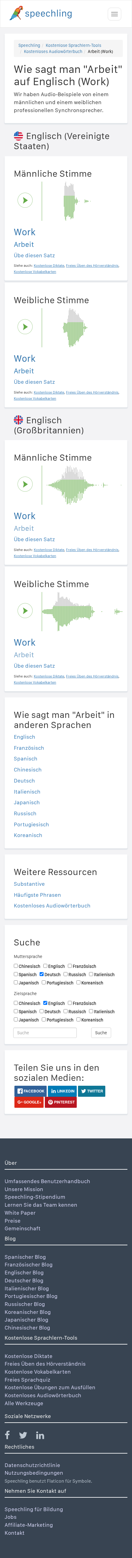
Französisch (29, 748)
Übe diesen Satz (34, 255)
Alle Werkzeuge (24, 1403)
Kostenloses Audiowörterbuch (53, 51)
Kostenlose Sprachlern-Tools (73, 45)
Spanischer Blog (25, 1257)
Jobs (11, 1517)
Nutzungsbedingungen (34, 1472)
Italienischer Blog (27, 1288)
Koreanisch (28, 835)
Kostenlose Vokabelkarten (38, 1371)
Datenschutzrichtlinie (32, 1465)
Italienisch (27, 791)
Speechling (29, 45)
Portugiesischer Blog (31, 1296)
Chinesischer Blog (27, 1327)
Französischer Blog (28, 1264)
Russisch (25, 813)
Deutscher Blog (24, 1280)
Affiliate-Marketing (29, 1525)
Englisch (24, 737)
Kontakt (15, 1533)
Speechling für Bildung (34, 1509)
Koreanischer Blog (28, 1312)
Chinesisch (28, 769)
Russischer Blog (25, 1304)
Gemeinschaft (23, 1228)
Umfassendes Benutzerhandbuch (47, 1181)
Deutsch (24, 780)
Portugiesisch (31, 824)
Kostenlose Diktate (28, 1356)
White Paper (20, 1212)
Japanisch (27, 802)
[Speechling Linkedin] (44, 1436)
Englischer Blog (24, 1272)
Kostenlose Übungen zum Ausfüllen (50, 1387)
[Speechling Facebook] (11, 1436)
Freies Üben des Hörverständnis (45, 1363)
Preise (13, 1220)
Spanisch (25, 758)
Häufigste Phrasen (37, 895)
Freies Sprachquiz (27, 1379)
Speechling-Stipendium (35, 1197)
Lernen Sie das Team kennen (41, 1205)
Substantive (29, 884)
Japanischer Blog (26, 1319)
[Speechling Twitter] (27, 1436)
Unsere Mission (24, 1189)
